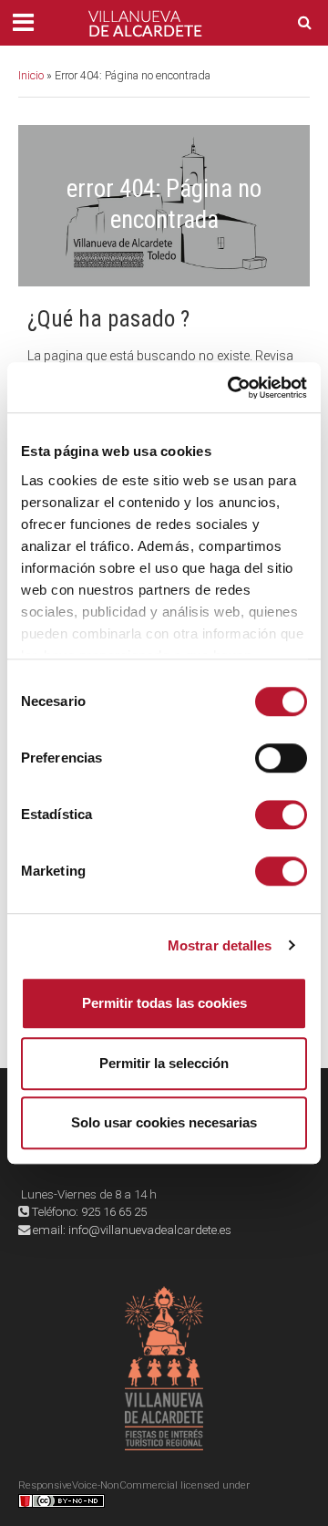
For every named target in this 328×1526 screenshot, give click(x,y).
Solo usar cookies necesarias (164, 1122)
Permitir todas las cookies (164, 1003)
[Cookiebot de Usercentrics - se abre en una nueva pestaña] (231, 388)
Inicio (31, 75)
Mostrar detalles (220, 945)
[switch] (281, 758)
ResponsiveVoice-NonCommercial (98, 1485)
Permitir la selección (164, 1063)
